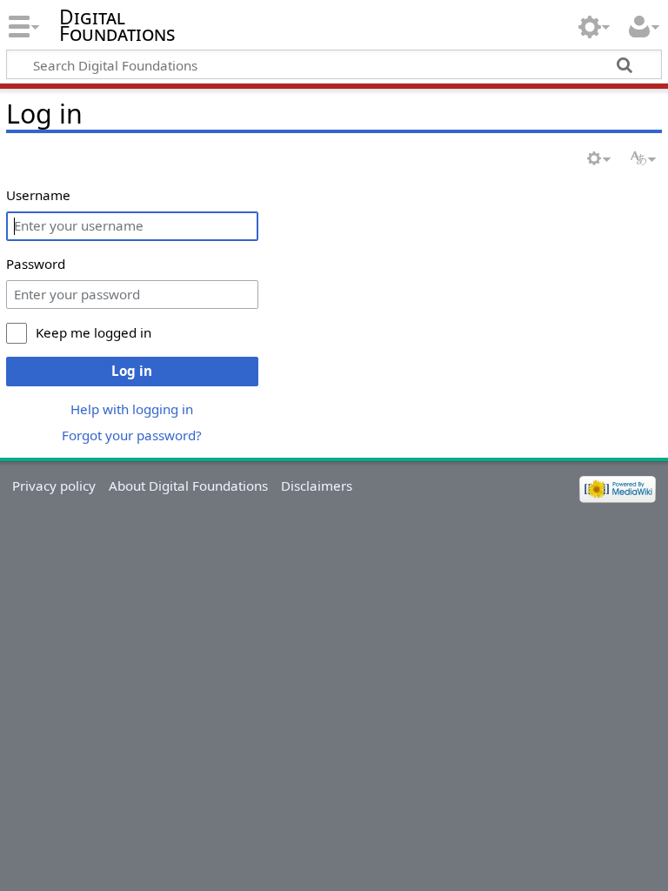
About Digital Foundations (188, 485)
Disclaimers (316, 485)
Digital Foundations (117, 25)
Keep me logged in (93, 332)
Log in (131, 370)
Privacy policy (54, 485)
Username (38, 195)
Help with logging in (131, 409)
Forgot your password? (132, 435)
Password (35, 263)
